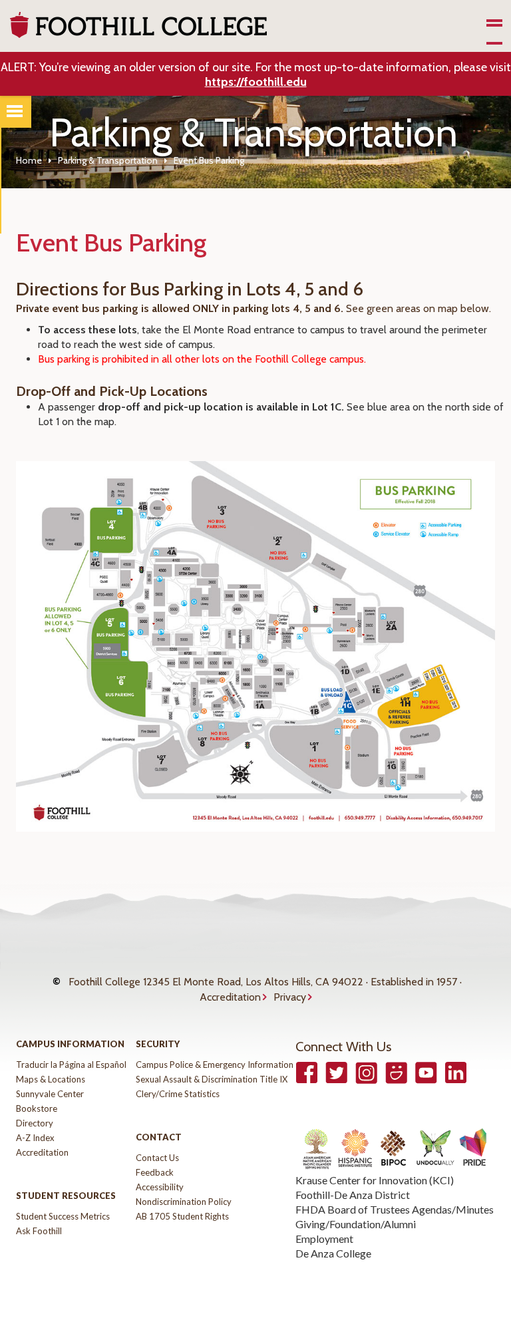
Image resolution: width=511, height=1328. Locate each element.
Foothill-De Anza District (352, 1194)
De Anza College (333, 1253)
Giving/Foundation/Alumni (355, 1224)
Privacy (289, 997)
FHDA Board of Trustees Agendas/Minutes (394, 1209)
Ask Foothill (39, 1231)
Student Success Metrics (63, 1216)
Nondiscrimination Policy (184, 1201)
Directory (34, 1123)
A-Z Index (35, 1137)
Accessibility (160, 1187)
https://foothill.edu (256, 82)
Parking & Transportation (108, 160)
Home (29, 160)
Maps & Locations (50, 1079)
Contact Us (157, 1157)
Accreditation (230, 997)
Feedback (155, 1172)
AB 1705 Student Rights (182, 1216)
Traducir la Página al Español (71, 1064)
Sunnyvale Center (50, 1093)
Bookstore (36, 1108)
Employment (324, 1238)
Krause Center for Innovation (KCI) (374, 1180)
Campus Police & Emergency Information (214, 1064)
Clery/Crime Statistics (178, 1093)
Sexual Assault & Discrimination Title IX (211, 1079)
